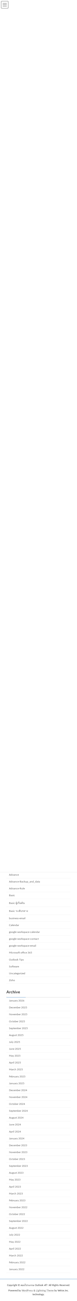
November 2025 (18, 1014)
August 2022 (16, 1228)
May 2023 (15, 1179)
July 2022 (14, 1234)
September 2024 (18, 1111)
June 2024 (15, 1124)
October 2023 (17, 1159)
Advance (14, 874)
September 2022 (18, 1221)
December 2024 (18, 1090)
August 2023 (16, 1173)
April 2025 (15, 1062)
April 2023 (15, 1186)
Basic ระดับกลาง (18, 911)
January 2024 (16, 1138)
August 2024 (16, 1117)
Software (14, 966)
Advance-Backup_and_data (24, 881)
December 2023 (18, 1145)
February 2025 (17, 1076)
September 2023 (18, 1166)
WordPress (27, 1290)
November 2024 (18, 1097)
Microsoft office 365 (20, 952)
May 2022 (15, 1242)
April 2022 (15, 1248)
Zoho (12, 980)
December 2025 (18, 1007)
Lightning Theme (45, 1290)
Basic (12, 895)
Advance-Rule (17, 888)
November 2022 (18, 1207)
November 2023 (18, 1152)
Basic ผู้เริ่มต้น (17, 903)
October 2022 (17, 1214)
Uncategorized (17, 973)
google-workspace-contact (24, 939)
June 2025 (15, 1049)
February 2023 (17, 1200)
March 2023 (16, 1193)
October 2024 (17, 1104)
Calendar (14, 925)
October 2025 (17, 1021)
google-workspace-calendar (24, 932)
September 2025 (18, 1028)
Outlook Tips (16, 959)
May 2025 (15, 1055)
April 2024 (15, 1131)
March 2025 (16, 1069)
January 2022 (16, 1269)
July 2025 (14, 1042)
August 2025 (16, 1035)
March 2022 (16, 1255)
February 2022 (17, 1262)
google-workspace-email (22, 945)
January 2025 (16, 1083)
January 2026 (16, 1000)
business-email (17, 918)
